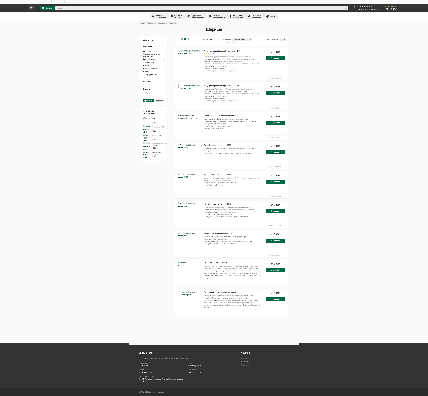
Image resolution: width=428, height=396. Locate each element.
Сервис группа (69, 2)
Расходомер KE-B (158, 127)
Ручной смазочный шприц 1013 (217, 145)
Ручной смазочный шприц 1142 (217, 204)
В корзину (275, 58)
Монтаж (155, 118)
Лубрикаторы (148, 62)
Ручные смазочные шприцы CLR (218, 233)
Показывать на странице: (271, 39)
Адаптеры (147, 81)
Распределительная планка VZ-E (159, 145)
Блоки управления (150, 69)
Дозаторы (147, 51)
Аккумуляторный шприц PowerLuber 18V (221, 86)
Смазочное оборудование (157, 23)
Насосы (146, 65)
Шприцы (146, 72)
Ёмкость (146, 89)
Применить (148, 101)
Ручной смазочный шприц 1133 (217, 174)
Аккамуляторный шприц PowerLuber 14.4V (222, 51)
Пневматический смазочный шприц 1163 (221, 116)
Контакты (34, 2)
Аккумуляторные (150, 75)
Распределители (149, 59)
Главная (142, 23)
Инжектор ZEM (157, 135)
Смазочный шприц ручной (215, 263)
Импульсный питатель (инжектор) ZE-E (158, 154)
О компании (44, 2)
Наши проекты (56, 2)
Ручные (147, 78)
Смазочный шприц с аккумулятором (220, 292)
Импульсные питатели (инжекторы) (151, 55)
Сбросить (160, 101)
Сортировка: (227, 39)
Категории (147, 47)
